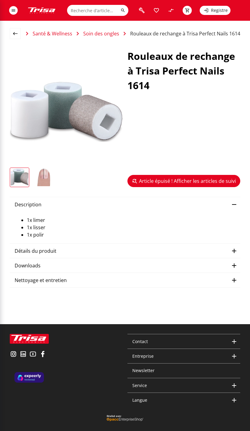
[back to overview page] (18, 33)
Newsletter (143, 370)
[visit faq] (141, 10)
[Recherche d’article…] (123, 10)
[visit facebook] (42, 354)
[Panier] (187, 10)
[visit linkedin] (23, 354)
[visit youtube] (33, 354)
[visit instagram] (13, 354)
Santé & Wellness (52, 33)
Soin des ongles (101, 33)
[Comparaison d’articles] (171, 10)
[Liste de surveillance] (156, 10)
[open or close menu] (13, 10)
